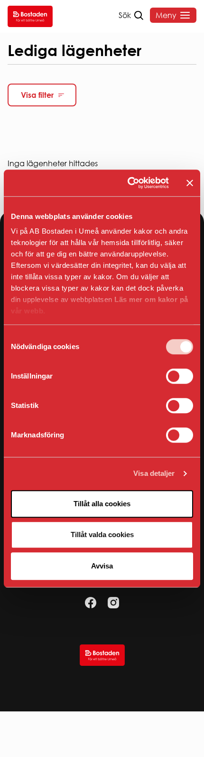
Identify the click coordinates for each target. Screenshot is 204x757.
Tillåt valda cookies (102, 534)
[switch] (179, 376)
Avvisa (102, 566)
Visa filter (37, 95)
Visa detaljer (154, 473)
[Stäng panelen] (189, 183)
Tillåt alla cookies (102, 504)
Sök (125, 15)
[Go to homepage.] (30, 16)
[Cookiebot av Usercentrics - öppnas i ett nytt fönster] (128, 183)
